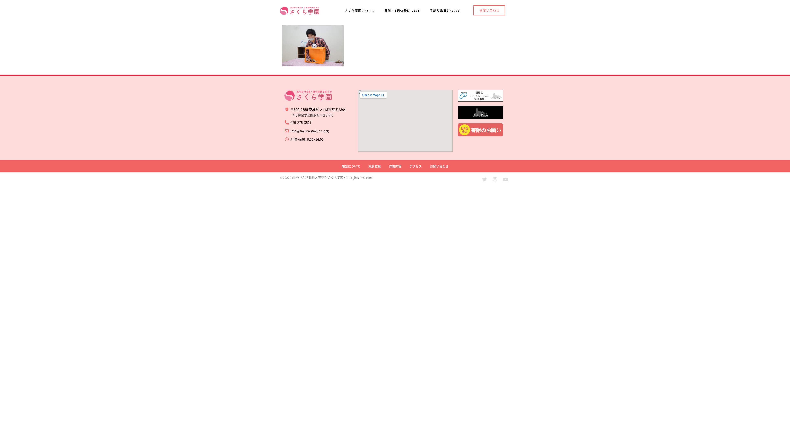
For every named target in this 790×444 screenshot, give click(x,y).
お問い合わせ (439, 166)
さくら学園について (360, 10)
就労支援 (374, 166)
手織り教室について (445, 10)
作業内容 (395, 166)
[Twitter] (484, 179)
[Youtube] (505, 179)
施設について (351, 166)
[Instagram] (495, 179)
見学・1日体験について (403, 10)
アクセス (416, 166)
